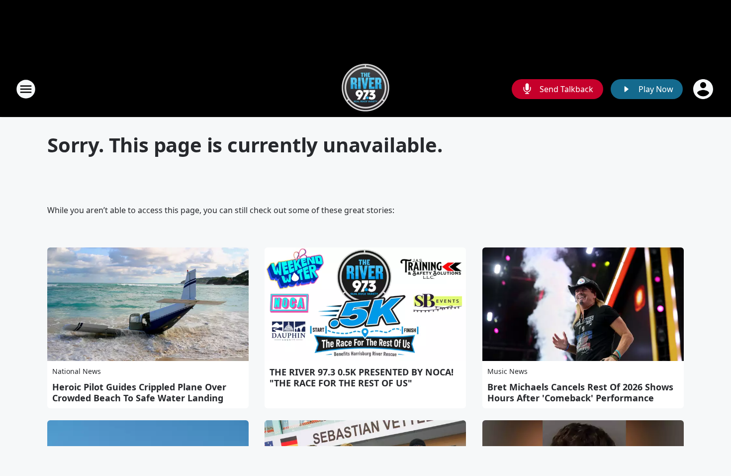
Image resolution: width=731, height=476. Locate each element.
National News (76, 371)
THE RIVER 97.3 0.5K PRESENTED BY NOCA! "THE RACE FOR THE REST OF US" (362, 377)
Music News (507, 371)
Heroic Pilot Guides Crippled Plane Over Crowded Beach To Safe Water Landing (139, 392)
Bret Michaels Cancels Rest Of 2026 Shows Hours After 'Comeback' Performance (580, 392)
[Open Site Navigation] (26, 89)
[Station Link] (365, 89)
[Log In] (704, 89)
